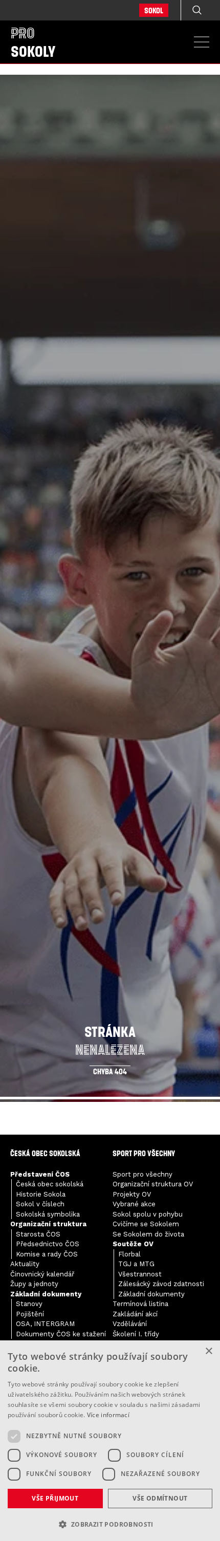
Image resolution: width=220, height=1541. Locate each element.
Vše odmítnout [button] (160, 1498)
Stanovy (29, 1304)
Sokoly (33, 42)
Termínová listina (140, 1304)
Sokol (153, 10)
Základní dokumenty (151, 1294)
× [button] (208, 1351)
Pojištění (30, 1314)
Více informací (108, 1414)
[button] (110, 1524)
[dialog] (110, 1440)
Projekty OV (132, 1194)
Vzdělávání (130, 1324)
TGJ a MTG (136, 1264)
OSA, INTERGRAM (45, 1324)
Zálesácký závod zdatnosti (161, 1284)
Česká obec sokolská (49, 1184)
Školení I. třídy (136, 1334)
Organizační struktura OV (153, 1184)
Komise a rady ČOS (47, 1254)
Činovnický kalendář (42, 1274)
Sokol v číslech (40, 1204)
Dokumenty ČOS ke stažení (61, 1334)
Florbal (129, 1254)
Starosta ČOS (38, 1234)
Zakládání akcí (135, 1314)
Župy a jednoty (34, 1284)
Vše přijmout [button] (55, 1498)
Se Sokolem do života (148, 1234)
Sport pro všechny (142, 1174)
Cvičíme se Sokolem (146, 1224)
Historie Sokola (40, 1194)
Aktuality (24, 1264)
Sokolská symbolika (48, 1214)
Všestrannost (140, 1274)
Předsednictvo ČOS (47, 1244)
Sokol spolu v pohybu (148, 1214)
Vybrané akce (134, 1204)
